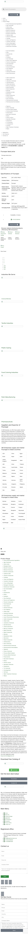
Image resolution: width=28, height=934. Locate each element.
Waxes (5, 675)
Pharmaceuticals (7, 422)
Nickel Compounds (8, 639)
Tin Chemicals (7, 668)
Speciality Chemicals (8, 664)
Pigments (6, 649)
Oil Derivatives (7, 641)
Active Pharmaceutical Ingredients (12, 560)
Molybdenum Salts (8, 636)
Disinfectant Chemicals (9, 586)
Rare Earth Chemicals (9, 658)
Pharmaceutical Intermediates (11, 647)
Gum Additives (7, 609)
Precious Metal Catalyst (9, 653)
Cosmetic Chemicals (8, 581)
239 (5, 267)
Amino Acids (6, 564)
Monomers (6, 638)
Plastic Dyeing (6, 348)
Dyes (5, 590)
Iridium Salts (6, 620)
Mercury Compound (8, 628)
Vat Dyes (6, 672)
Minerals (6, 634)
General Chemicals (8, 607)
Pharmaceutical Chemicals (10, 645)
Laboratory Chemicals (9, 622)
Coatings (6, 577)
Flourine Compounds (8, 602)
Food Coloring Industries (9, 372)
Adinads (9, 888)
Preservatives (7, 656)
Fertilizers (6, 596)
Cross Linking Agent (8, 583)
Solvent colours (7, 662)
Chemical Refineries (6, 298)
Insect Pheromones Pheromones (11, 617)
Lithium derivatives (8, 626)
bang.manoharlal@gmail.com (7, 755)
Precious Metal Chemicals (10, 655)
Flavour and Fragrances (9, 600)
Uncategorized (7, 670)
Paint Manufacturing (8, 397)
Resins (5, 660)
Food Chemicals (7, 603)
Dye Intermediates (8, 588)
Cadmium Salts (7, 573)
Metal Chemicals (7, 630)
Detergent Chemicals (8, 585)
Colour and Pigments (8, 579)
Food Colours (7, 605)
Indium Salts (6, 611)
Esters (5, 594)
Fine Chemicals (7, 598)
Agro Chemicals (7, 562)
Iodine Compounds (8, 619)
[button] (1, 554)
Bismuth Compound (8, 567)
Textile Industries (7, 323)
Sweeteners (6, 666)
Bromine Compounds (8, 571)
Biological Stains (7, 566)
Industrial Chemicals (8, 613)
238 (4, 265)
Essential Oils (7, 592)
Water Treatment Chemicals (10, 673)
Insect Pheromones (8, 615)
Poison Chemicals (8, 651)
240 (5, 269)
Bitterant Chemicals (8, 569)
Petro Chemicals (7, 643)
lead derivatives (7, 624)
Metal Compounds (8, 632)
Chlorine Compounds (8, 575)
